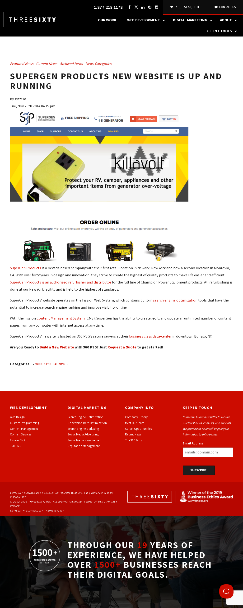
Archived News (71, 63)
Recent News (133, 434)
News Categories (98, 63)
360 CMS (15, 446)
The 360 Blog (133, 440)
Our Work (107, 20)
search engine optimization (175, 300)
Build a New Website (57, 347)
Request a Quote (121, 347)
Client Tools (219, 30)
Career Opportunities (138, 429)
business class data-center (150, 336)
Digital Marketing (190, 20)
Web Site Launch (50, 364)
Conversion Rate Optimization (87, 423)
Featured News (21, 63)
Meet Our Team (134, 423)
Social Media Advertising (83, 434)
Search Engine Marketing (83, 429)
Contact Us (227, 7)
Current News (46, 63)
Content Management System (61, 318)
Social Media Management (84, 440)
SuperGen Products (25, 267)
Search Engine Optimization (85, 417)
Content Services (20, 434)
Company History (136, 417)
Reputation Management (84, 446)
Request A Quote (187, 7)
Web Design (17, 417)
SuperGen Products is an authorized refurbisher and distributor (60, 282)
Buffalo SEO (100, 492)
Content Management (24, 429)
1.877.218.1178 (108, 7)
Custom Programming (24, 423)
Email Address (193, 443)
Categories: (20, 363)
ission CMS (18, 440)
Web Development (143, 20)
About (226, 20)
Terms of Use (93, 501)
